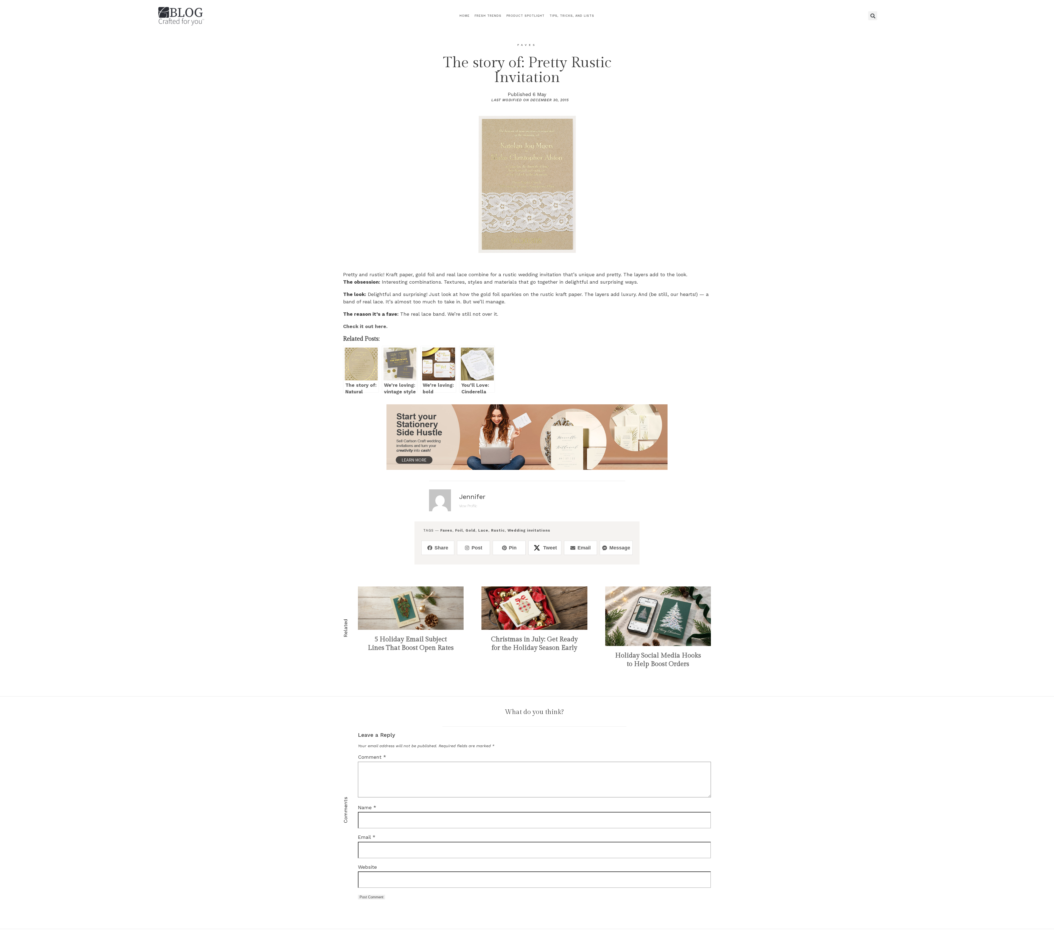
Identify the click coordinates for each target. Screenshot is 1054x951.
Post (477, 548)
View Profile (468, 506)
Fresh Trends (488, 16)
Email (584, 548)
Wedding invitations (529, 530)
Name (367, 807)
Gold (470, 530)
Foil (459, 530)
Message (619, 548)
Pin (513, 548)
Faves (446, 530)
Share (441, 548)
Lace (483, 530)
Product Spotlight (525, 16)
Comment (372, 757)
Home (464, 16)
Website (367, 867)
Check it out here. (365, 326)
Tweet (550, 548)
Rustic (498, 530)
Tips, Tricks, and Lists (572, 16)
